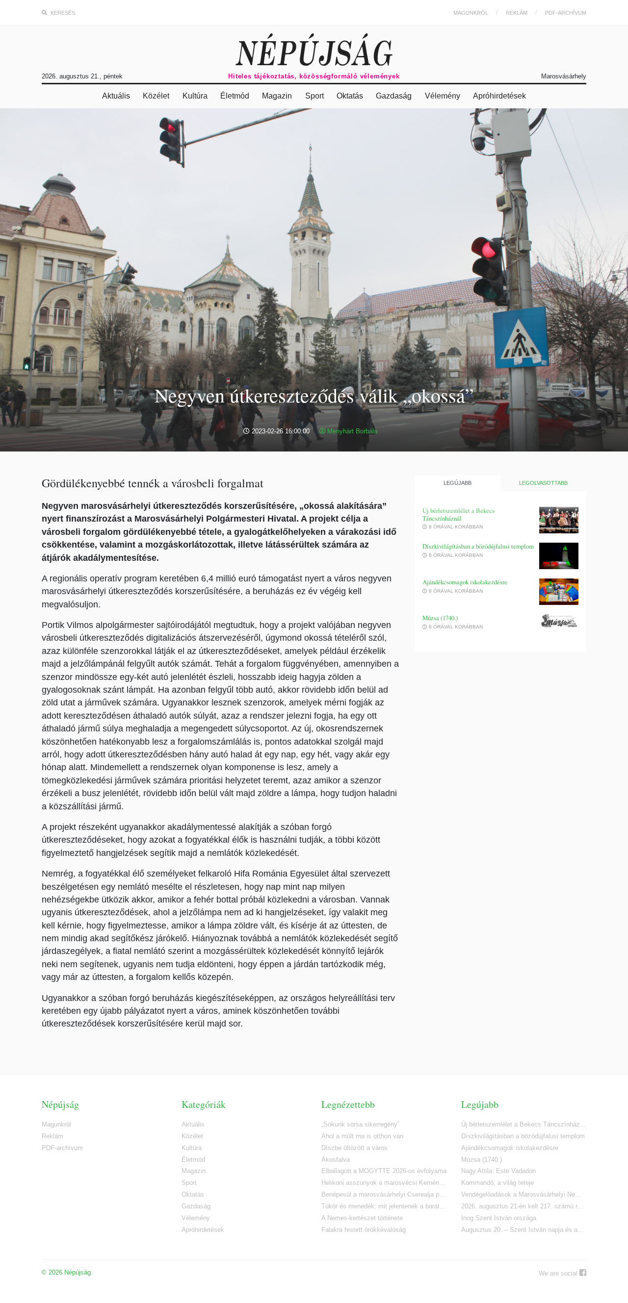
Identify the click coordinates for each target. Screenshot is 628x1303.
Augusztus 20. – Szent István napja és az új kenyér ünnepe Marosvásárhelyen (523, 1229)
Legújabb (457, 483)
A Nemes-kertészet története (362, 1218)
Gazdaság (394, 96)
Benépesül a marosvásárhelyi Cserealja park (383, 1194)
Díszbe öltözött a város (354, 1148)
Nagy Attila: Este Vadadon (498, 1171)
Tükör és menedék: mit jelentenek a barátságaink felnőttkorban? (383, 1206)
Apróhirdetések (499, 96)
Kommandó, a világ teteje (497, 1182)
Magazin (277, 96)
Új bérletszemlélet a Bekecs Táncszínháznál (458, 514)
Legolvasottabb (543, 483)
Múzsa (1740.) (440, 618)
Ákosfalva (335, 1159)
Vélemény (442, 96)
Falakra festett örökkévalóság (363, 1229)
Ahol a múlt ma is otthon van (362, 1136)
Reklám (516, 13)
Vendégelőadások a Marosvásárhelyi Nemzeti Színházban (523, 1194)
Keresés (62, 13)
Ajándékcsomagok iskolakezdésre (464, 582)
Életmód (234, 96)
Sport (314, 96)
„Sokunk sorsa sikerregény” (360, 1124)
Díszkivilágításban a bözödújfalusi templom (478, 546)
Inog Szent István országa (498, 1218)
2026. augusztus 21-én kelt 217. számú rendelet (523, 1206)
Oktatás (350, 96)
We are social (559, 1273)
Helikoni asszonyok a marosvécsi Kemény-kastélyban (383, 1182)
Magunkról (470, 13)
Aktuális (116, 96)
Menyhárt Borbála (351, 431)
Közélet (156, 96)
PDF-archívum (565, 13)
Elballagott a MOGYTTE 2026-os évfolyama (383, 1171)
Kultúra (195, 96)
